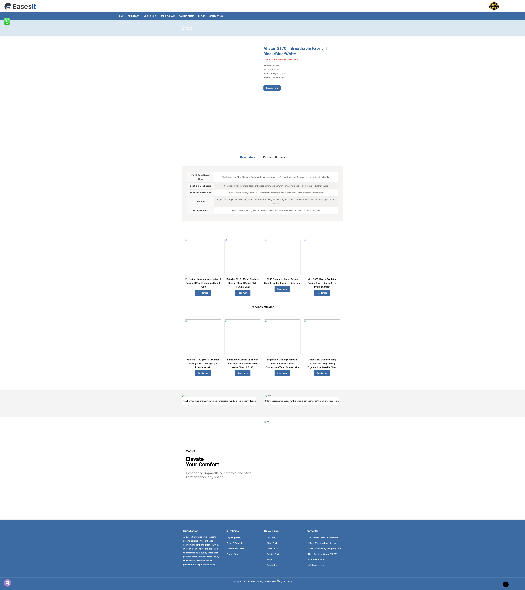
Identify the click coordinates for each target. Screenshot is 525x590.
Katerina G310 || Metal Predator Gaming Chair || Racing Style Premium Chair (242, 283)
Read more (203, 293)
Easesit (252, 581)
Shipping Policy (234, 538)
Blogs (269, 559)
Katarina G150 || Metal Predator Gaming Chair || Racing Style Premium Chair (203, 363)
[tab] (247, 157)
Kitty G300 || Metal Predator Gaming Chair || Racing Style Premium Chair (322, 283)
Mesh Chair (272, 543)
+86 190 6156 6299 (317, 559)
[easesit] (20, 6)
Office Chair (272, 548)
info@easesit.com (316, 565)
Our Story (271, 538)
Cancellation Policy (235, 548)
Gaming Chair (273, 554)
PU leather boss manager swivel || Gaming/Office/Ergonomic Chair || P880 (203, 283)
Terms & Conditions (236, 543)
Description (247, 157)
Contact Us (272, 565)
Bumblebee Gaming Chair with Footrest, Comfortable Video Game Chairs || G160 (242, 363)
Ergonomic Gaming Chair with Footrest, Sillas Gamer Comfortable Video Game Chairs (282, 363)
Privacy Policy (233, 554)
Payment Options (274, 157)
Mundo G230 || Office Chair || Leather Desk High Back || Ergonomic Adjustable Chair (321, 363)
